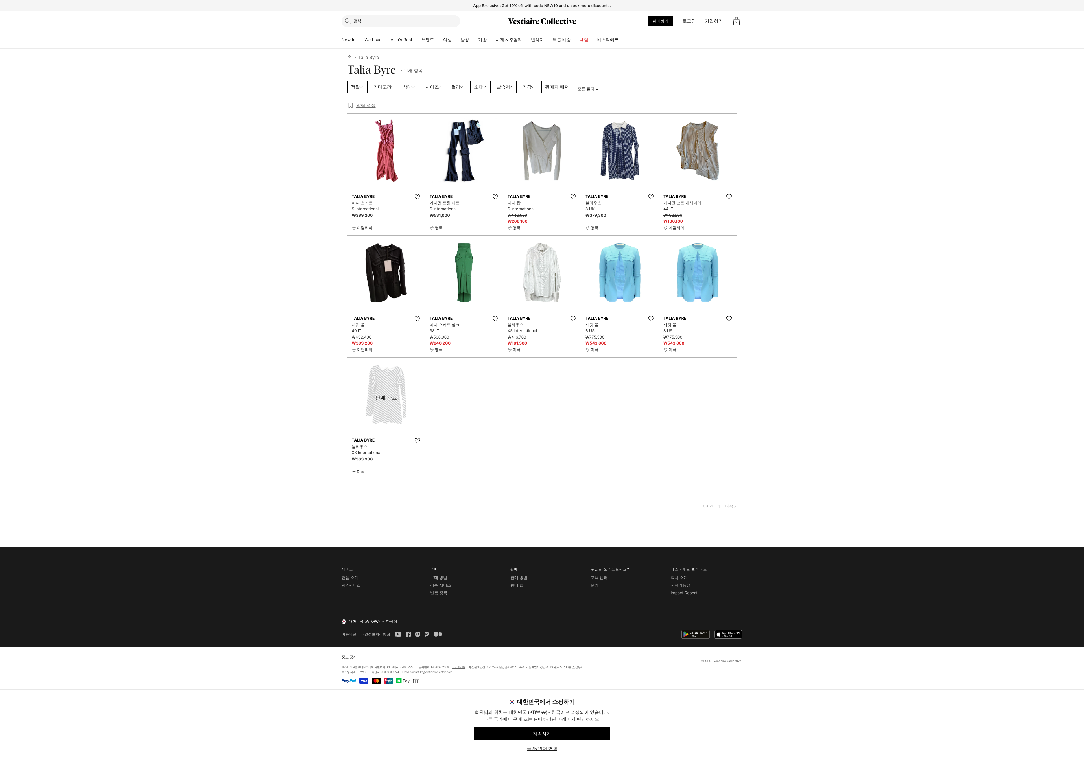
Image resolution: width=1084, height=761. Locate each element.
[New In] (360, 40)
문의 (594, 585)
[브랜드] (438, 40)
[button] (736, 21)
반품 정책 (438, 593)
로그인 (689, 21)
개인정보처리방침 (375, 634)
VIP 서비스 (351, 585)
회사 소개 (679, 577)
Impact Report (684, 593)
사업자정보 (459, 667)
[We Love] (386, 40)
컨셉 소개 (350, 577)
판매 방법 (518, 577)
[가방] (491, 40)
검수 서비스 (440, 585)
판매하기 (660, 21)
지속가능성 (680, 585)
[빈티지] (548, 40)
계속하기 (542, 733)
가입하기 (714, 21)
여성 (447, 39)
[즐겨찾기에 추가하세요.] (417, 197)
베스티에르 (608, 39)
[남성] (473, 40)
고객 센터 (599, 577)
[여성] (456, 40)
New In (348, 39)
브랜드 (427, 39)
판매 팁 (516, 585)
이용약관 (349, 634)
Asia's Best (401, 39)
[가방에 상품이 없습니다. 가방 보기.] (736, 21)
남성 (465, 39)
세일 (584, 39)
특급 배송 (562, 39)
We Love (372, 39)
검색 (357, 20)
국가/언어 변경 (542, 748)
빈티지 (537, 39)
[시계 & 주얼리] (526, 40)
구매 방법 (438, 577)
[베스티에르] (623, 40)
